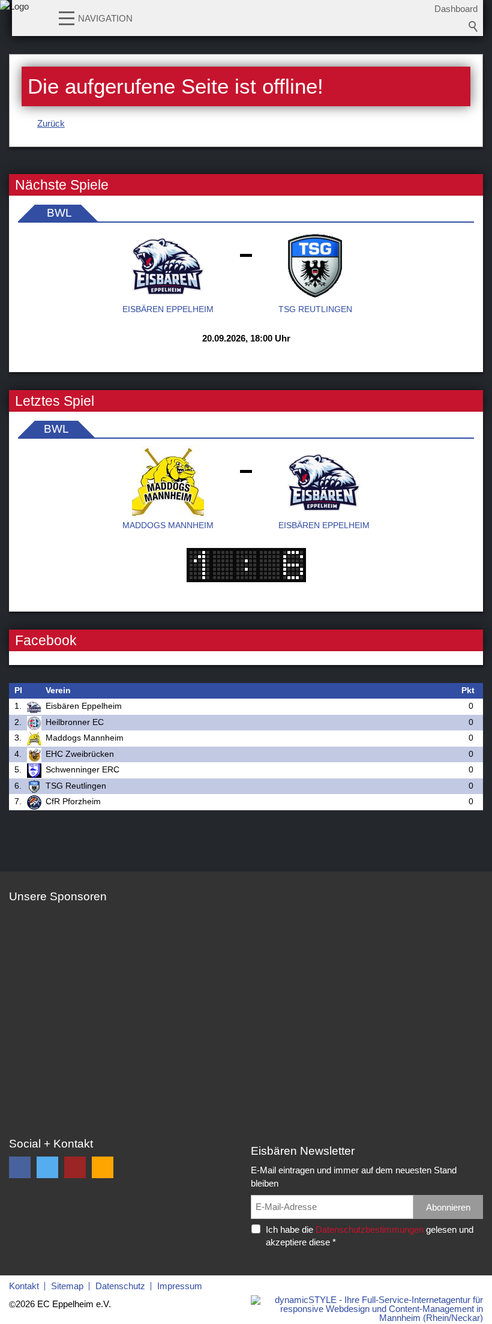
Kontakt (24, 1286)
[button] (66, 17)
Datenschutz (120, 1286)
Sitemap (67, 1286)
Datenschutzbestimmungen (370, 1229)
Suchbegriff (473, 26)
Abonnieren (448, 1207)
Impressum (179, 1286)
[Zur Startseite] (14, 21)
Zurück (51, 123)
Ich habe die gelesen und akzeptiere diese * (369, 1235)
